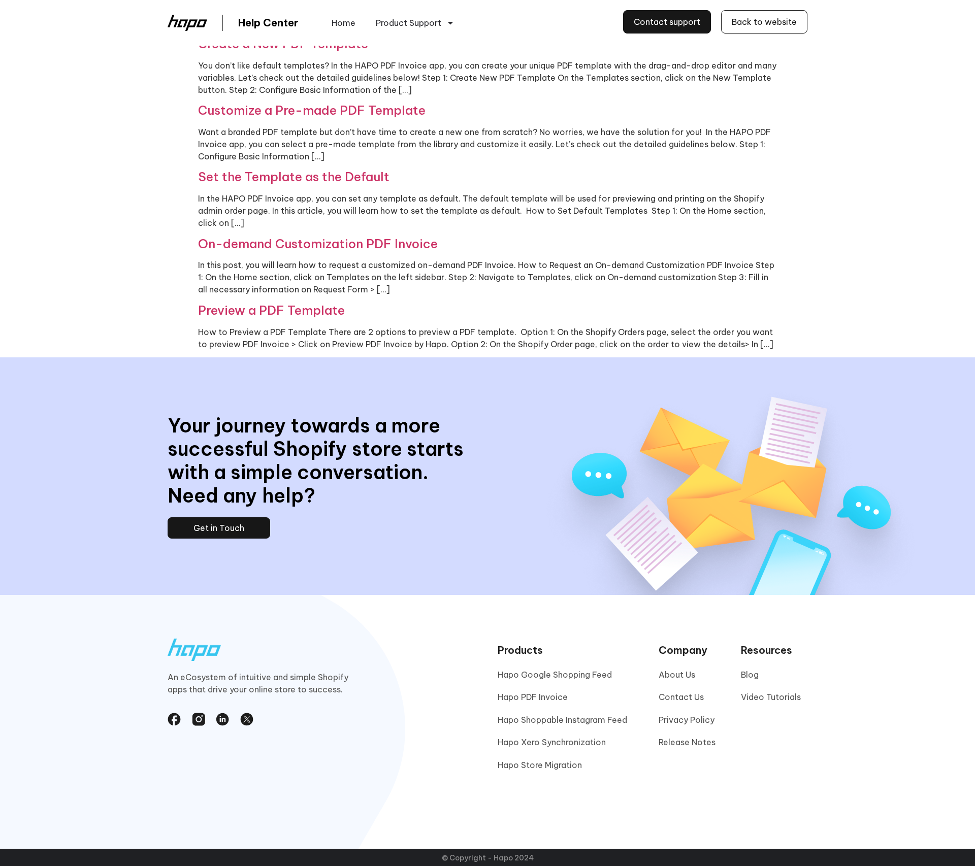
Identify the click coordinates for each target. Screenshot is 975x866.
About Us (677, 675)
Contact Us (681, 697)
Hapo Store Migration (540, 765)
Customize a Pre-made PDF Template (312, 110)
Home (343, 23)
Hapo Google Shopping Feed (555, 675)
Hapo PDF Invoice (533, 697)
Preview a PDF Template (271, 310)
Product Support (408, 23)
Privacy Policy (686, 720)
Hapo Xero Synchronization (552, 742)
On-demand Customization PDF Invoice (318, 243)
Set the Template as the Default (293, 176)
